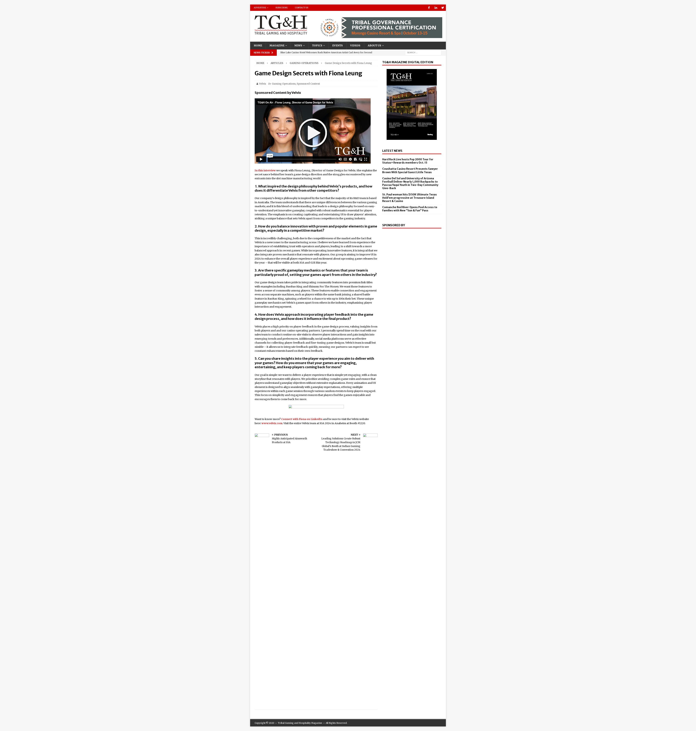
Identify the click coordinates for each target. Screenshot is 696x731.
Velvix (262, 83)
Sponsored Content (308, 83)
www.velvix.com (272, 423)
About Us (374, 45)
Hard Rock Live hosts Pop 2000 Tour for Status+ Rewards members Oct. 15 (407, 161)
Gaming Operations (284, 83)
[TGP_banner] (379, 36)
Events (337, 45)
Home (258, 45)
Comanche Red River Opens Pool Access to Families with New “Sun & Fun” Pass (409, 209)
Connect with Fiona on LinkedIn (301, 419)
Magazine (277, 45)
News (298, 45)
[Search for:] (423, 52)
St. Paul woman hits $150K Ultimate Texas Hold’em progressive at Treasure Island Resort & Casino (409, 198)
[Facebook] (429, 8)
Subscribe (282, 7)
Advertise (260, 7)
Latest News (392, 151)
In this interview (265, 170)
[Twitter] (443, 8)
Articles (277, 63)
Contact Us (301, 7)
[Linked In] (436, 8)
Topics (317, 45)
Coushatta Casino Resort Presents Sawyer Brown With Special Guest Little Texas (410, 170)
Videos (355, 45)
